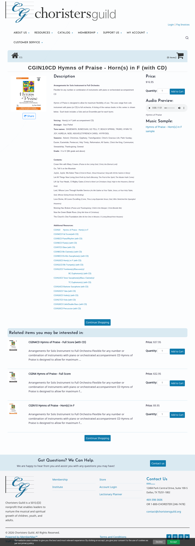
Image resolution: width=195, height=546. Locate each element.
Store (102, 479)
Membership (60, 479)
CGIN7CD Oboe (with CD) (64, 247)
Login (171, 24)
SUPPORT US (111, 33)
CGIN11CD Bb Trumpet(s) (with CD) (68, 265)
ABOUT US (20, 33)
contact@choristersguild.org (163, 511)
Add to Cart (177, 91)
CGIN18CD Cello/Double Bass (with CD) (70, 304)
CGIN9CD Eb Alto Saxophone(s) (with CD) (71, 256)
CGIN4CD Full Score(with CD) (66, 234)
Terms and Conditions (113, 537)
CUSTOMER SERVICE (27, 42)
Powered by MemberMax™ (21, 537)
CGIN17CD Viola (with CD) (65, 300)
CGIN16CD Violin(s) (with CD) (66, 295)
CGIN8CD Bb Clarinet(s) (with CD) (68, 252)
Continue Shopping (97, 322)
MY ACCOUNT (136, 33)
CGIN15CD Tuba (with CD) (65, 291)
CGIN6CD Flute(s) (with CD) (65, 243)
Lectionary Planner (110, 494)
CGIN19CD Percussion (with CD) (67, 308)
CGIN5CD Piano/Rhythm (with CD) (68, 239)
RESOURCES (42, 33)
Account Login (108, 487)
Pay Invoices (183, 24)
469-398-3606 (154, 499)
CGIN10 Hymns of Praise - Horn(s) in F (71, 230)
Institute (57, 487)
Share (30, 116)
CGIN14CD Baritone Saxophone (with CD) (71, 287)
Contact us (157, 463)
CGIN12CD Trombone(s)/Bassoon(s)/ (69, 269)
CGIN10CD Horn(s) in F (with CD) (67, 260)
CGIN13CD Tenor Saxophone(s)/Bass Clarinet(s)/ (74, 278)
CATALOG (64, 33)
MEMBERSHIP (86, 33)
